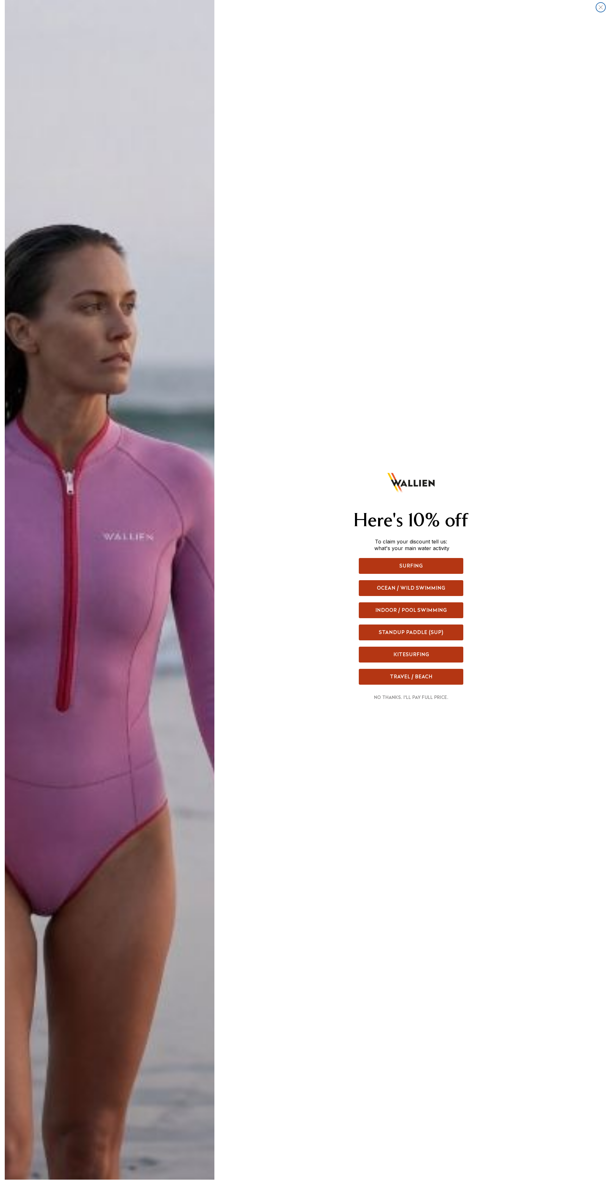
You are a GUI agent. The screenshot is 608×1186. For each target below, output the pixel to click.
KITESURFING (411, 654)
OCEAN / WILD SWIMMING (411, 588)
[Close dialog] (600, 7)
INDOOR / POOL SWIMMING (411, 610)
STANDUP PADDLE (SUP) (411, 632)
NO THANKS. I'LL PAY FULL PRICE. (411, 697)
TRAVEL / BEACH (411, 676)
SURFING (411, 565)
